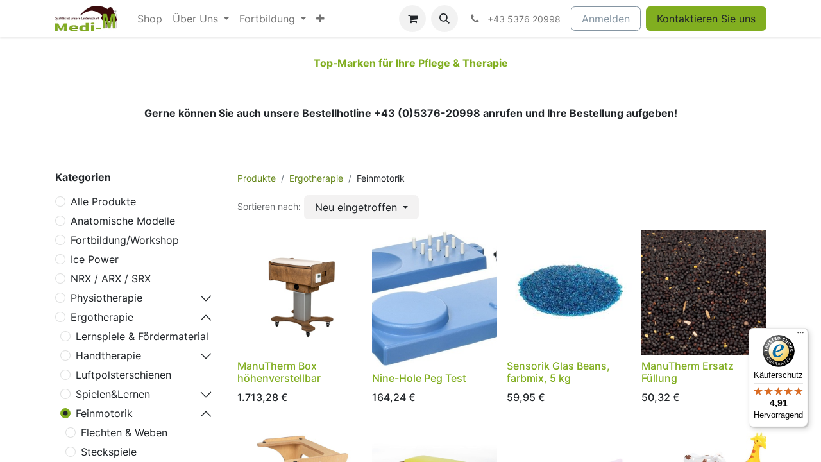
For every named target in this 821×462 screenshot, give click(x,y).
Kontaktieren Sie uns (706, 18)
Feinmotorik (104, 413)
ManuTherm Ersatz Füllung (687, 371)
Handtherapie (108, 355)
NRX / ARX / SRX (111, 278)
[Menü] (800, 335)
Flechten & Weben (124, 432)
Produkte (256, 178)
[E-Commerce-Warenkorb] (412, 18)
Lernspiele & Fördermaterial (142, 336)
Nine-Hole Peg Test (419, 378)
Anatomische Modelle (123, 220)
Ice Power (95, 259)
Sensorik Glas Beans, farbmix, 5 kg (558, 371)
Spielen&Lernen (113, 394)
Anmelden (606, 18)
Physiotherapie (106, 297)
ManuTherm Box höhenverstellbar (279, 371)
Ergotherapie (102, 317)
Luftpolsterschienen (123, 374)
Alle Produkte (103, 201)
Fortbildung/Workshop (125, 240)
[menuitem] (149, 18)
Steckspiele (109, 451)
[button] (444, 18)
